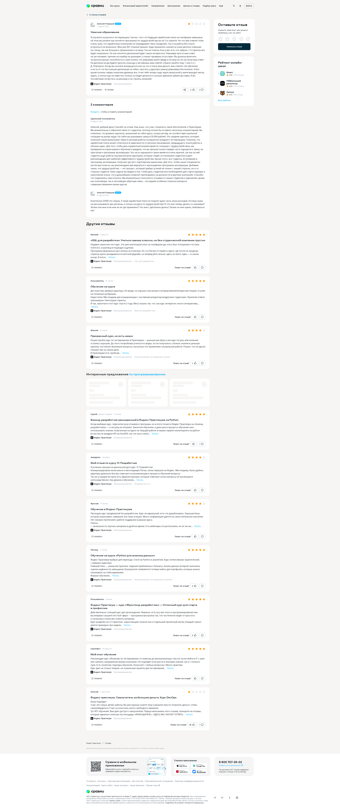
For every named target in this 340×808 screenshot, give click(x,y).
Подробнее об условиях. (174, 803)
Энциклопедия (93, 785)
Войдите (95, 111)
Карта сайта (106, 785)
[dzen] (237, 797)
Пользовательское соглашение (159, 781)
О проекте (91, 781)
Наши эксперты (121, 785)
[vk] (222, 797)
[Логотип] (147, 791)
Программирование (123, 261)
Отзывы (108, 743)
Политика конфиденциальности (189, 781)
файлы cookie (115, 800)
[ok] (229, 797)
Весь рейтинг (224, 100)
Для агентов (137, 781)
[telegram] (214, 797)
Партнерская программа (119, 781)
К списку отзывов (97, 14)
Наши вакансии (137, 785)
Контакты (101, 781)
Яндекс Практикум (93, 743)
